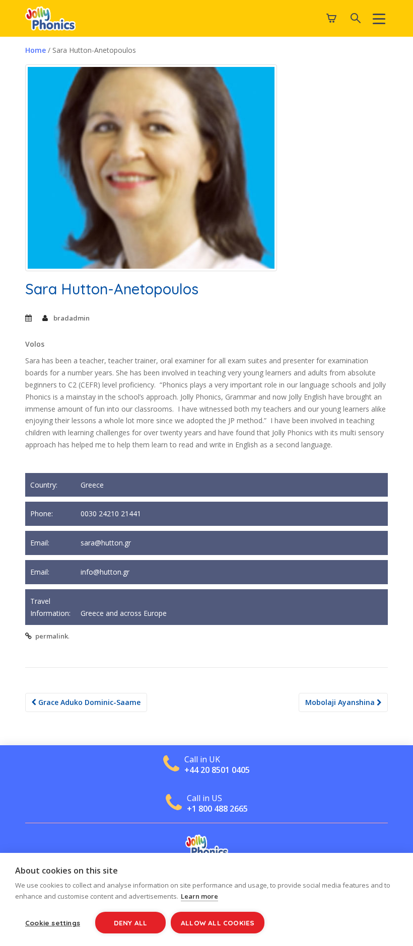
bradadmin (71, 318)
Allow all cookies (217, 922)
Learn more (199, 896)
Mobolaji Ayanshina (341, 702)
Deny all (131, 922)
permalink (51, 636)
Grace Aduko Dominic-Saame (88, 702)
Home (35, 50)
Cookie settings (52, 922)
